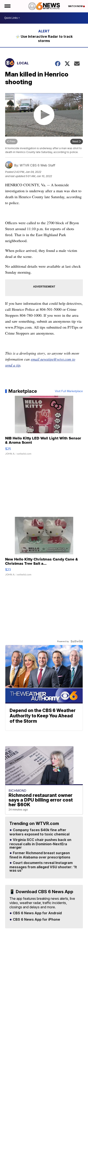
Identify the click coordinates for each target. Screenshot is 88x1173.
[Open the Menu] (7, 6)
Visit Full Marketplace (69, 391)
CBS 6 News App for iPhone (36, 920)
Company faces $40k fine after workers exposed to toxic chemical (39, 832)
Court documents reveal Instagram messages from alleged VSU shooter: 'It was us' (43, 867)
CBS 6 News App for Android (37, 913)
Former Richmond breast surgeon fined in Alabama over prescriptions (39, 855)
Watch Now (75, 6)
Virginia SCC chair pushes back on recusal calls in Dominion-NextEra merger (40, 843)
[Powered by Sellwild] (76, 641)
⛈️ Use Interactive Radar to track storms (44, 38)
